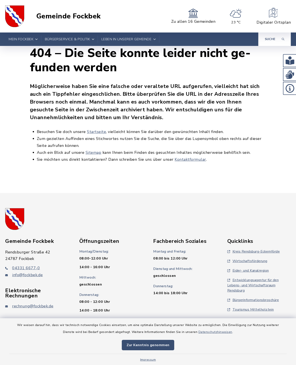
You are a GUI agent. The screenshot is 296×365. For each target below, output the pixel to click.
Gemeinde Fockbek (68, 16)
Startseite (96, 131)
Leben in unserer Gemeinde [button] (126, 39)
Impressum (148, 360)
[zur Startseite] (14, 16)
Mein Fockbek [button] (21, 39)
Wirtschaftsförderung (250, 261)
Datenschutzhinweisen (215, 332)
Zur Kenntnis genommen (148, 345)
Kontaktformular (190, 159)
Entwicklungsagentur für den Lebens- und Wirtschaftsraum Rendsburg (253, 285)
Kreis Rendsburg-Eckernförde (256, 251)
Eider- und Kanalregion (251, 270)
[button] (289, 60)
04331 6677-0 (26, 268)
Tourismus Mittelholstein (253, 309)
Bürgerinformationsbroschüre (256, 300)
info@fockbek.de (27, 274)
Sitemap (93, 152)
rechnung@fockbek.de (33, 306)
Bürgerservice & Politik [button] (67, 39)
